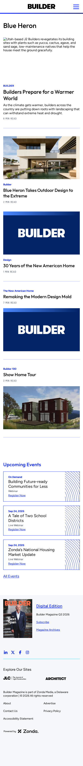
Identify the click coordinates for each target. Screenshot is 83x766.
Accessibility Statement (18, 718)
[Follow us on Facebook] (20, 652)
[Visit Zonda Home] (21, 731)
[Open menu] (76, 7)
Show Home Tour (19, 374)
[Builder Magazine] (41, 6)
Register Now (17, 495)
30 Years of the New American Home (39, 265)
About (7, 703)
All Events (11, 576)
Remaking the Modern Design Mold (37, 296)
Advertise (50, 703)
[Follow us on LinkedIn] (5, 652)
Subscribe (42, 622)
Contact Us (10, 711)
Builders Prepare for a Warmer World (38, 95)
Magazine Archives (48, 629)
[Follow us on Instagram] (27, 652)
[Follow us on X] (12, 652)
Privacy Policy (52, 711)
